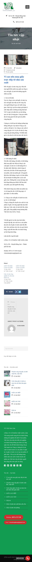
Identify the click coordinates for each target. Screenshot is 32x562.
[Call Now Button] (27, 558)
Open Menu (27, 7)
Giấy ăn (14, 410)
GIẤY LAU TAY (16, 401)
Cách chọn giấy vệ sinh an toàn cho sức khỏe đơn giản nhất (19, 383)
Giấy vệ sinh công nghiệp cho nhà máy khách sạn (9, 275)
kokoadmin (19, 68)
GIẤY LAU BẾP (16, 392)
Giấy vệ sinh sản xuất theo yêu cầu (16, 504)
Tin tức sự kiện (9, 72)
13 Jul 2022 (9, 68)
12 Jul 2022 (17, 395)
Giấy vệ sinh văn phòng (13, 507)
